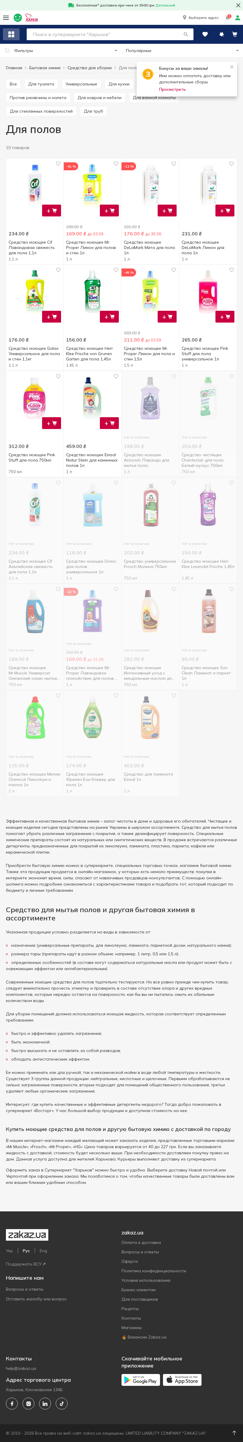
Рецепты (130, 1308)
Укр (9, 1250)
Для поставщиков (140, 1299)
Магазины (132, 1327)
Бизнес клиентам (139, 1289)
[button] (200, 17)
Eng (43, 1250)
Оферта (130, 1261)
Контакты (131, 1318)
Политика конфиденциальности (154, 1270)
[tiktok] (62, 1403)
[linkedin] (45, 1403)
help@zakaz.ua (21, 1368)
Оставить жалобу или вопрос (36, 1299)
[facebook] (12, 1403)
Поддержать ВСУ (23, 1264)
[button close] (238, 5)
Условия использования (146, 1280)
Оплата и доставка (141, 1242)
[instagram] (28, 1403)
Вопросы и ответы (24, 1289)
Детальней (165, 5)
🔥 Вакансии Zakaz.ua (144, 1337)
